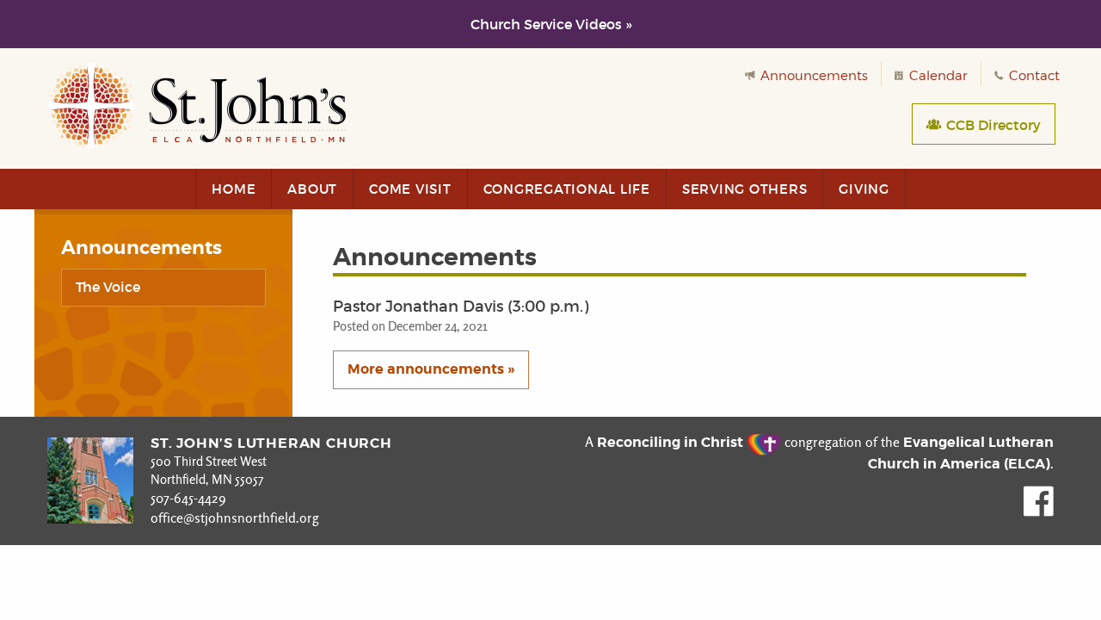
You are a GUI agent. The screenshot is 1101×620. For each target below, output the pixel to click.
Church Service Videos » (551, 24)
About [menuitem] (312, 189)
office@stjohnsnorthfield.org (235, 518)
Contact (1033, 76)
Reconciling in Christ (672, 442)
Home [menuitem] (233, 189)
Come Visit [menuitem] (410, 189)
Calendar (937, 76)
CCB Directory (992, 124)
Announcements (812, 76)
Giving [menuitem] (864, 189)
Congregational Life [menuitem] (566, 189)
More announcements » (431, 369)
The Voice (108, 286)
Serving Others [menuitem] (745, 189)
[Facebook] (1039, 512)
